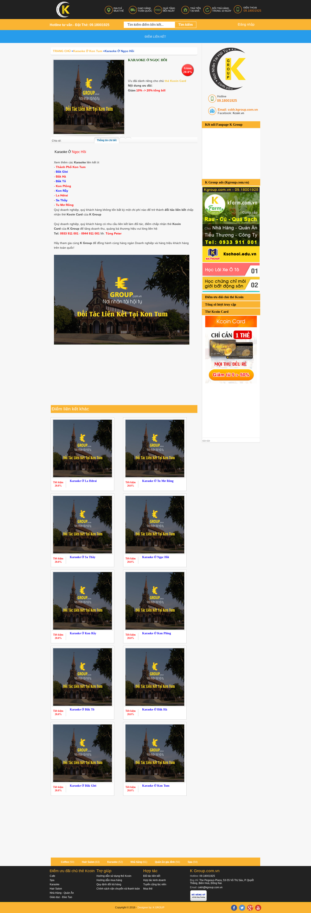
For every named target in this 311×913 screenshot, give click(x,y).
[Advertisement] (234, 409)
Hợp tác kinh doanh (154, 880)
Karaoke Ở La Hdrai (83, 481)
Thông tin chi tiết (107, 140)
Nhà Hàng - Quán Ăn (62, 892)
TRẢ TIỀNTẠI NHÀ (195, 9)
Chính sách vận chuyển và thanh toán (118, 888)
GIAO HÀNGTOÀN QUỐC (145, 9)
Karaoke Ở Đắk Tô (82, 709)
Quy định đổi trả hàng (108, 884)
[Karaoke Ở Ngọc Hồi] (89, 96)
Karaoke (112, 862)
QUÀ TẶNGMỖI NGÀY (169, 9)
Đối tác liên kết (151, 875)
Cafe (52, 875)
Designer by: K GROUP (151, 907)
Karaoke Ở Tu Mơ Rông (157, 481)
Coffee (65, 862)
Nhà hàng (136, 862)
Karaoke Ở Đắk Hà (154, 709)
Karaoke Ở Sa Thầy (82, 557)
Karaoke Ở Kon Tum (155, 785)
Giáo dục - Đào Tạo (61, 897)
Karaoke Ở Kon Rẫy (83, 633)
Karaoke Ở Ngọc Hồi (155, 557)
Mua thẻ (148, 888)
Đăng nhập (246, 24)
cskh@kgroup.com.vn (210, 887)
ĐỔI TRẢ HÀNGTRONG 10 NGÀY (221, 9)
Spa (190, 862)
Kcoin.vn (238, 113)
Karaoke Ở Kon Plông (156, 633)
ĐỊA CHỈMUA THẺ (119, 9)
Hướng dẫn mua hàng (109, 880)
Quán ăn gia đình (165, 862)
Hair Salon (88, 862)
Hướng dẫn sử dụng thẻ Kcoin (113, 875)
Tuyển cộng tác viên (154, 884)
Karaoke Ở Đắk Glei (83, 785)
